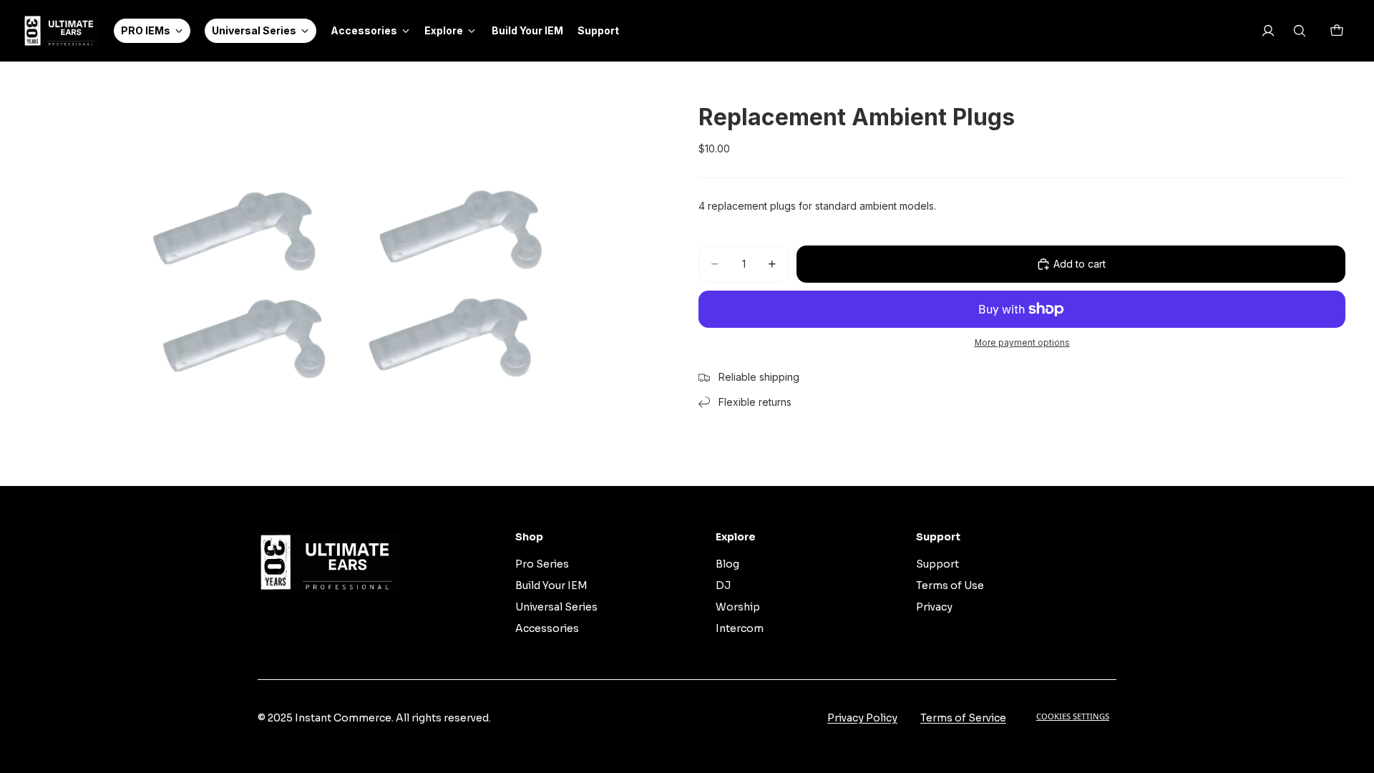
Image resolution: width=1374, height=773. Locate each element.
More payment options (1022, 343)
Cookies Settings (1072, 716)
